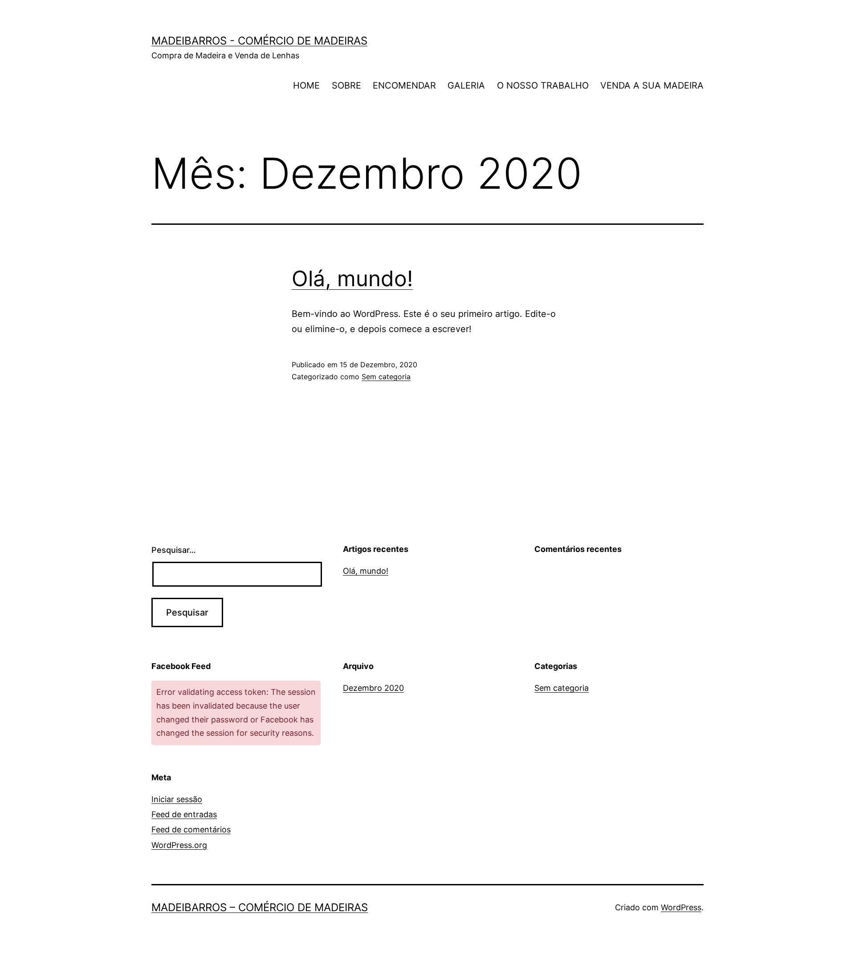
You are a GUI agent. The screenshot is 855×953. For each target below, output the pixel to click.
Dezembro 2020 (373, 688)
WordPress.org (179, 845)
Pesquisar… (173, 550)
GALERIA (466, 85)
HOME (306, 85)
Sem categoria (386, 376)
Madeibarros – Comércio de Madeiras (259, 907)
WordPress (681, 907)
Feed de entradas (184, 814)
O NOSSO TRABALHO (543, 85)
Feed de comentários (191, 829)
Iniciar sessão (176, 799)
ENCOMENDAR (404, 85)
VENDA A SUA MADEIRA (652, 85)
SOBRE (346, 85)
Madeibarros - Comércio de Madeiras (259, 40)
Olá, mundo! (352, 278)
